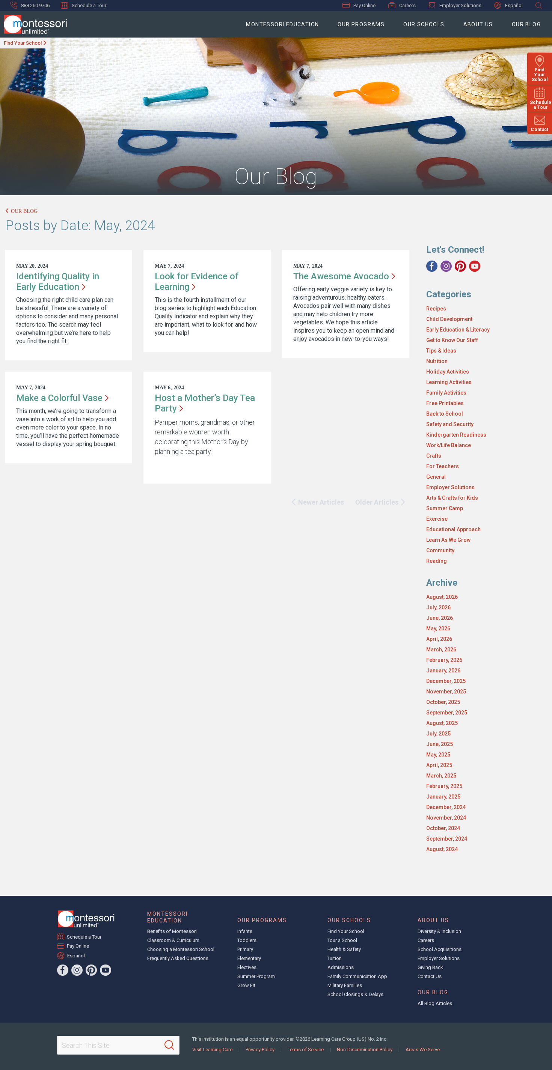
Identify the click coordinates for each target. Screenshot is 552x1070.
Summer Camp (444, 508)
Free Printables (445, 403)
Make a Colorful (59, 398)
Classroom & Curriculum (173, 940)
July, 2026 (438, 607)
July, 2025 (438, 734)
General (436, 477)
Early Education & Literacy (458, 330)
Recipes (436, 309)
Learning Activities (449, 382)
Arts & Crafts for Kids (452, 498)
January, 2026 (443, 671)
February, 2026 (444, 660)
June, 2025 (439, 744)
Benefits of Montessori (172, 931)
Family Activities (446, 393)
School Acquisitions (440, 949)
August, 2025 (442, 723)
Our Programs (361, 24)
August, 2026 (442, 597)
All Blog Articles (435, 1003)
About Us (478, 24)
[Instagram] (446, 266)
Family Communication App (357, 976)
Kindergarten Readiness (456, 435)
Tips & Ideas (441, 351)
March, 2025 (441, 776)
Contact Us (430, 976)
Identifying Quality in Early (57, 281)
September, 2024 (446, 839)
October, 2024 (443, 828)
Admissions (340, 967)
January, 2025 (443, 797)
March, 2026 (441, 650)
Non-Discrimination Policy (364, 1049)
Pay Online (364, 5)
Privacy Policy (260, 1049)
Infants (244, 931)
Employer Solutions (460, 5)
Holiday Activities (447, 372)
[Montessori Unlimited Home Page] (86, 918)
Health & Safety (344, 949)
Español (514, 5)
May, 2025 (438, 755)
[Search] (169, 1045)
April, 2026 (439, 639)
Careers (407, 5)
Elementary (249, 958)
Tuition (334, 958)
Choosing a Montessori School (180, 949)
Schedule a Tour (89, 5)
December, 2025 (446, 681)
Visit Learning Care (212, 1049)
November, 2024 (446, 818)
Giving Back (430, 967)
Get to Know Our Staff (452, 340)
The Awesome (341, 276)
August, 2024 (442, 849)
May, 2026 (438, 628)
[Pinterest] (460, 266)
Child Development (449, 319)
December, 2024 (446, 807)
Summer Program (256, 976)
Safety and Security (450, 424)
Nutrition (437, 361)
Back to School (444, 414)
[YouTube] (474, 266)
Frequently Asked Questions (177, 958)
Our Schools (423, 24)
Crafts (433, 456)
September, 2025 (446, 713)
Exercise (437, 519)
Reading (436, 561)
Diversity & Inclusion (439, 931)
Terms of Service (306, 1049)
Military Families (344, 985)
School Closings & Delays (355, 994)
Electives (246, 967)
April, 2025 (439, 765)
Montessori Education (282, 24)
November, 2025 (446, 692)
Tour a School (342, 940)
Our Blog (526, 24)
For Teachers (442, 466)
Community (440, 550)
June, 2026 (439, 618)
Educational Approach (453, 529)
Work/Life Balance (448, 445)
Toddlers (246, 940)
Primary (245, 949)
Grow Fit (246, 985)
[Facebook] (431, 266)
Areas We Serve (423, 1049)
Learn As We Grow (448, 540)
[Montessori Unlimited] (33, 24)
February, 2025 (444, 786)
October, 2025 (443, 702)
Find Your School (23, 43)
